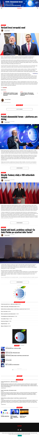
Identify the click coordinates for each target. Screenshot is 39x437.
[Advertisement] (19, 17)
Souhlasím (19, 435)
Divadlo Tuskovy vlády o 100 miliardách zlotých (8, 306)
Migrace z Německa (4, 326)
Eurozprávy (5, 87)
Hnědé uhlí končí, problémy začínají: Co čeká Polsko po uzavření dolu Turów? (14, 398)
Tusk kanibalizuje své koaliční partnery (7, 316)
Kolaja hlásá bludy (4, 323)
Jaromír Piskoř (7, 30)
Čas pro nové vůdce (4, 311)
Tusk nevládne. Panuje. (5, 318)
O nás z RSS (20, 379)
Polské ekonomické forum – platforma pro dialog (9, 304)
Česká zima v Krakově (4, 321)
